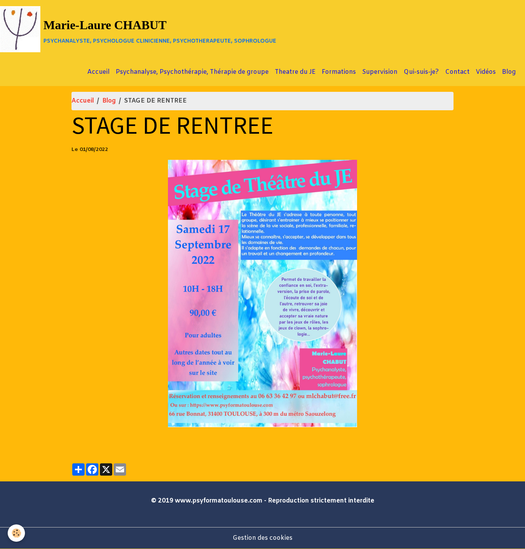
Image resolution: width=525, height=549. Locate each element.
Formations (339, 72)
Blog (509, 72)
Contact (457, 72)
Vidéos (486, 72)
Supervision (379, 72)
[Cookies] (16, 533)
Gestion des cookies (262, 538)
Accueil (98, 72)
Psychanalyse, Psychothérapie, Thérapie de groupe (192, 72)
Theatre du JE (295, 72)
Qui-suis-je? (421, 72)
